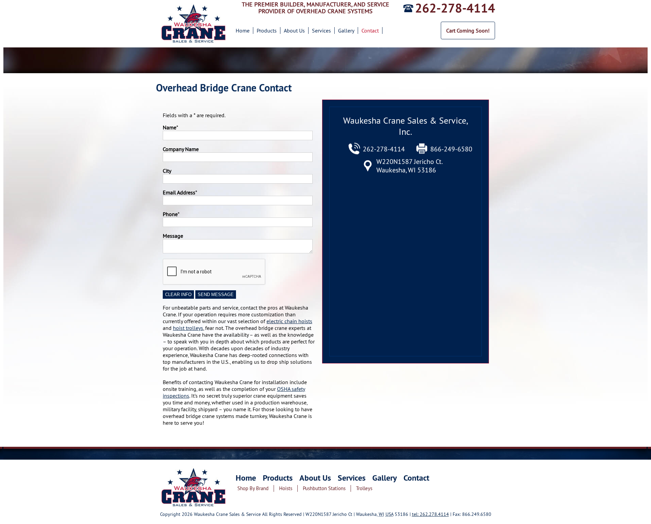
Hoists (285, 488)
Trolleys (364, 488)
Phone (170, 214)
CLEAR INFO (178, 294)
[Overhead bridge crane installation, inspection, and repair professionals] (194, 509)
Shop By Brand (253, 488)
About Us (294, 30)
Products (267, 30)
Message (173, 235)
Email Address (179, 192)
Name (169, 127)
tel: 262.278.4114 (430, 514)
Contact (370, 30)
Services (321, 30)
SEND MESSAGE (216, 294)
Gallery (346, 30)
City (167, 170)
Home (243, 30)
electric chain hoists (289, 321)
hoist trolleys (188, 327)
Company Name (181, 149)
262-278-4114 (455, 8)
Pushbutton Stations (324, 488)
